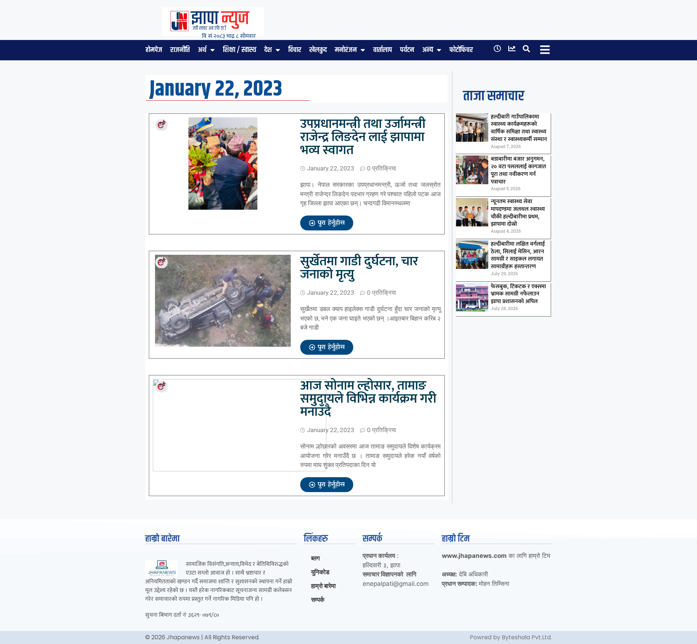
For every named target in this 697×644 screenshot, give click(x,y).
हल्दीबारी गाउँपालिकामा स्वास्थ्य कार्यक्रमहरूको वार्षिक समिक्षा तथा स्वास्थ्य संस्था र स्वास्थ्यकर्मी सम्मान (519, 128)
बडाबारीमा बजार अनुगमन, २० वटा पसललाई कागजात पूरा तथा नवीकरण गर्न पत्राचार (518, 170)
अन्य (427, 50)
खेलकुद (318, 50)
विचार (294, 50)
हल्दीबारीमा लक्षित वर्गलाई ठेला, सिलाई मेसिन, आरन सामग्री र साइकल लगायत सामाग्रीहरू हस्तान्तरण (518, 255)
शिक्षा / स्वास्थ (239, 50)
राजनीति (180, 50)
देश (268, 50)
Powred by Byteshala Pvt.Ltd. (511, 637)
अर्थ (202, 50)
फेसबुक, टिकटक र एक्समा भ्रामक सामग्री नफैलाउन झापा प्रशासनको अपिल (518, 294)
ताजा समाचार (493, 96)
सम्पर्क (318, 599)
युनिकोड (320, 572)
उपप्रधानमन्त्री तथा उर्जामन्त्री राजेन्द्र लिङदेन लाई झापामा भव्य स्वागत (362, 137)
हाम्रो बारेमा (323, 585)
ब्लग (315, 558)
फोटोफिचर (461, 50)
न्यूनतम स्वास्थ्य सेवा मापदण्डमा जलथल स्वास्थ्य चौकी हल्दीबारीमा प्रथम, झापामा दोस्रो (518, 213)
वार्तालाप (382, 50)
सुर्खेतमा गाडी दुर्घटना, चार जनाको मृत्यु (359, 267)
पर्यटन (407, 50)
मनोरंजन (346, 50)
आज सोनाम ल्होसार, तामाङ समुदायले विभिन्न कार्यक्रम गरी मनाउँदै (368, 399)
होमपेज (154, 50)
